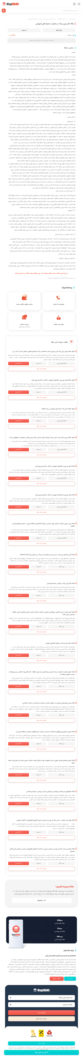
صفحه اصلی (72, 19)
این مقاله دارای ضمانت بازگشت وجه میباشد (41, 40)
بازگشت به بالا (41, 1043)
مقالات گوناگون (61, 19)
